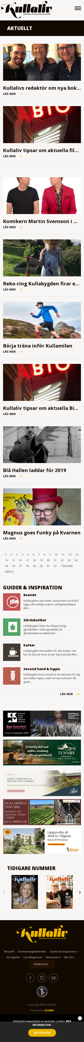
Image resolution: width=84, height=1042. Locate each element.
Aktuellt (9, 951)
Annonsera (53, 957)
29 (34, 566)
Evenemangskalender (32, 951)
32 (55, 566)
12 (70, 554)
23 (68, 560)
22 (62, 560)
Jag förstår (42, 1032)
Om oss (69, 957)
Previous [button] (4, 893)
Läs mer (66, 694)
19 (41, 560)
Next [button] (80, 893)
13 (76, 554)
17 (27, 560)
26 (13, 566)
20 (48, 560)
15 (13, 560)
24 (75, 560)
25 (6, 566)
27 (20, 566)
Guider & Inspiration (63, 951)
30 (41, 566)
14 (6, 560)
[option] (24, 892)
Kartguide (13, 957)
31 (48, 566)
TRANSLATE (40, 964)
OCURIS (49, 1010)
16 (20, 560)
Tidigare (67, 566)
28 (27, 566)
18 (34, 560)
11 (63, 554)
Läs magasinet (32, 957)
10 (56, 554)
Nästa (9, 571)
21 (55, 560)
